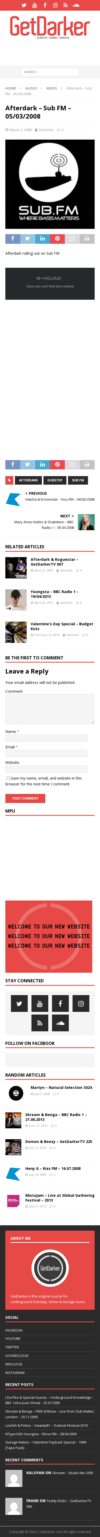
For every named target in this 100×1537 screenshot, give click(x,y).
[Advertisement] (52, 52)
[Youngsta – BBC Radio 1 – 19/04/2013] (16, 600)
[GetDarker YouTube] (34, 5)
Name (11, 731)
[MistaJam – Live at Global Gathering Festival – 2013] (13, 1201)
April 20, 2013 (43, 603)
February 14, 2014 (46, 635)
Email (10, 746)
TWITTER (12, 1347)
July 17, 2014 (37, 1148)
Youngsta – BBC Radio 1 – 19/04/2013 (55, 594)
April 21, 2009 (43, 570)
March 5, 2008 (20, 129)
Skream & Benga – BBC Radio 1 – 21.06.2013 (56, 1117)
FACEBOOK (14, 1330)
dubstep (54, 480)
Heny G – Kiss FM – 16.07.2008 (53, 1168)
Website (12, 762)
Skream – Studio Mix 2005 (72, 1472)
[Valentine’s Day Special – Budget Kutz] (16, 632)
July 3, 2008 (42, 1094)
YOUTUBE (13, 1338)
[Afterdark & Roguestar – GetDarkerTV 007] (16, 567)
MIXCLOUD (13, 1364)
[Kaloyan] (13, 1484)
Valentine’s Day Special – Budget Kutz (62, 626)
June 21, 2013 (38, 1126)
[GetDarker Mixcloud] (65, 5)
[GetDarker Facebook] (45, 5)
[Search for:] (50, 71)
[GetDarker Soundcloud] (76, 5)
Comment (14, 691)
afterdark (28, 480)
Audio (31, 88)
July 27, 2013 (37, 1206)
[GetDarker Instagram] (55, 5)
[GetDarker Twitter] (24, 5)
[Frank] (13, 1512)
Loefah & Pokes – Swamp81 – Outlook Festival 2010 (46, 1425)
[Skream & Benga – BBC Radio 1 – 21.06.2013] (13, 1120)
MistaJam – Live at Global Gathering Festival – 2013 (60, 1198)
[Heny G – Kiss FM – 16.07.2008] (13, 1174)
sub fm (78, 480)
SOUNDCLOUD (17, 1355)
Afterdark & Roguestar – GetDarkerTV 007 (54, 562)
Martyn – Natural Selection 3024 (61, 1087)
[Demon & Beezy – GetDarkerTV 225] (13, 1147)
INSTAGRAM (15, 1372)
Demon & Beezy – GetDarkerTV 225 (58, 1141)
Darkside (46, 129)
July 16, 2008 (37, 1175)
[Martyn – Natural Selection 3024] (16, 1093)
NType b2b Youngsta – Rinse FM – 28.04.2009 (41, 1433)
